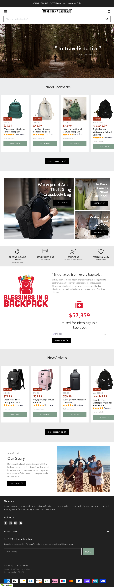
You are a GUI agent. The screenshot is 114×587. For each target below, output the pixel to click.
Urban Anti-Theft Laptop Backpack (11, 401)
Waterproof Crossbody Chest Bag (74, 401)
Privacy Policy (8, 565)
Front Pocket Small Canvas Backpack (72, 130)
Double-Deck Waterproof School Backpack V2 (102, 403)
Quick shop (15, 143)
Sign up (88, 552)
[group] (13, 134)
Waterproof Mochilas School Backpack (14, 130)
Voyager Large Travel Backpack (43, 401)
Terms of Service (22, 565)
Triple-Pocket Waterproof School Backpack (102, 132)
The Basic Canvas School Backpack (41, 130)
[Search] (107, 19)
